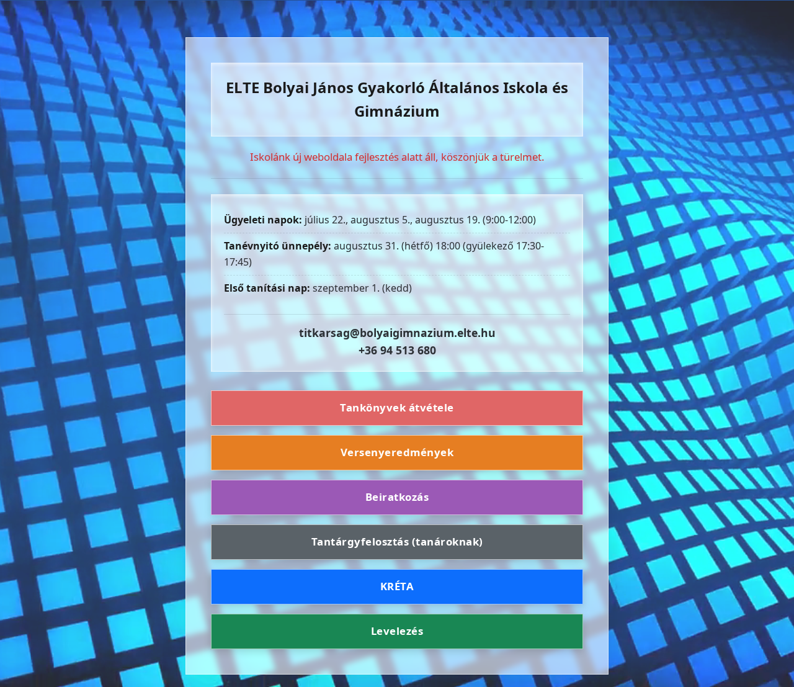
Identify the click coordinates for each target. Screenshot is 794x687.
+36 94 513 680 (397, 350)
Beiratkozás (397, 497)
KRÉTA (397, 586)
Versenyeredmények (397, 452)
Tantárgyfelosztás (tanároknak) (397, 541)
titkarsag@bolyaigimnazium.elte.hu (397, 332)
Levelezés (397, 631)
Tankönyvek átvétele (397, 408)
